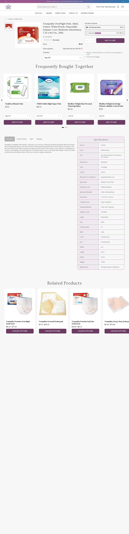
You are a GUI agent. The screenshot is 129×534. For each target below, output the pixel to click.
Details (97, 57)
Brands (49, 13)
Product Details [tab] (22, 139)
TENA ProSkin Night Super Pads (49, 104)
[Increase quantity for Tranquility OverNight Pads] (92, 40)
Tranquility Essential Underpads (51, 322)
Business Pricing (87, 13)
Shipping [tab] (39, 139)
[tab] (63, 127)
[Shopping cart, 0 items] (122, 7)
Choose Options (19, 331)
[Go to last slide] (2, 100)
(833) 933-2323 (110, 7)
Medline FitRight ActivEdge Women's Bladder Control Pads (111, 105)
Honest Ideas (60, 13)
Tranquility (48, 37)
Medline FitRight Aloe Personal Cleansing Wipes (80, 105)
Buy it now (104, 47)
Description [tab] (9, 139)
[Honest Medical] (8, 7)
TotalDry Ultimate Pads (14, 104)
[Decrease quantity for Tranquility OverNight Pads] (87, 40)
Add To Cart (110, 40)
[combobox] (62, 7)
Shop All (38, 13)
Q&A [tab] (31, 139)
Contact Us (73, 13)
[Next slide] (123, 1)
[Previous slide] (6, 1)
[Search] (88, 7)
